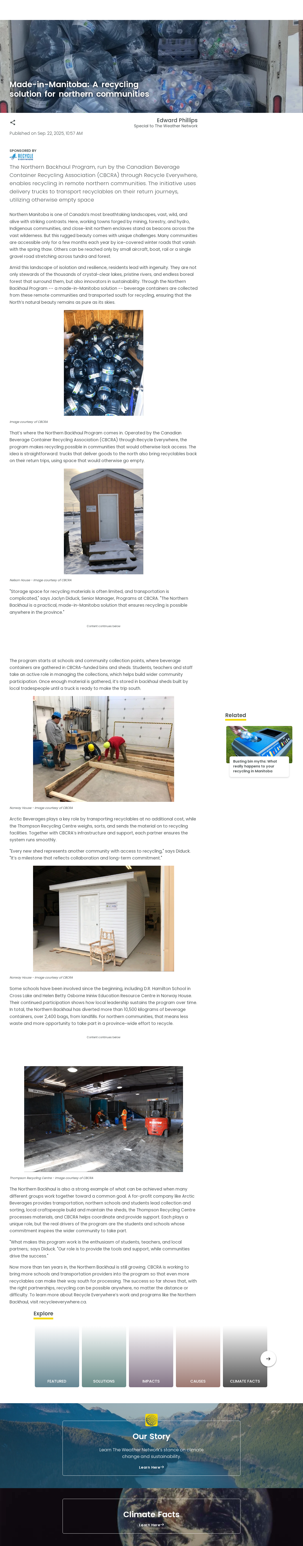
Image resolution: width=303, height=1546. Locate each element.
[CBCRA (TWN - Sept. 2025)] (104, 156)
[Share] (13, 122)
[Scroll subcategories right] (268, 1359)
